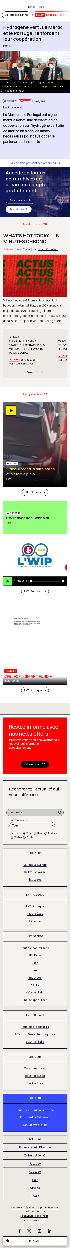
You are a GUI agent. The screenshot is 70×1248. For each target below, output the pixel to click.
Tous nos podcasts (35, 1027)
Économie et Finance (35, 1147)
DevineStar (35, 1083)
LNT (11, 45)
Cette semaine (35, 872)
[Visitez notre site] (7, 1241)
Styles (35, 1188)
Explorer (35, 880)
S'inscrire (32, 764)
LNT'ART (35, 985)
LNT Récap (35, 955)
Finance (35, 921)
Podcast (15, 513)
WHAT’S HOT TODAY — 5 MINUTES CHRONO (31, 238)
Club (30, 837)
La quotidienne (16, 15)
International (35, 1155)
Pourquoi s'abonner (35, 1117)
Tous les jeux (35, 1068)
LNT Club (35, 1098)
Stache (8, 249)
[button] (30, 372)
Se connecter (18, 200)
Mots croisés (35, 1076)
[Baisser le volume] (63, 581)
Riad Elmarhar (48, 249)
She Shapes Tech (35, 1000)
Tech (35, 1180)
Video (18, 837)
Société (25, 101)
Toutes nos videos (35, 948)
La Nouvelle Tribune (35, 5)
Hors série (35, 914)
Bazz (35, 963)
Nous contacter (34, 1220)
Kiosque (11, 670)
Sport (35, 1196)
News (40, 833)
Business (35, 978)
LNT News (35, 853)
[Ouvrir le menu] (61, 1241)
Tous (29, 833)
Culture (35, 1172)
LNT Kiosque (33, 690)
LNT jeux (35, 1057)
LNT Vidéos (33, 492)
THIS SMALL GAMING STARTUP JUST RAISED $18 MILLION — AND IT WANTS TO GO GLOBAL (27, 347)
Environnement (13, 107)
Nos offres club (35, 1125)
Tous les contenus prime (35, 1110)
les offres (17, 209)
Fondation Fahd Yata (34, 1215)
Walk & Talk (35, 992)
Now (35, 970)
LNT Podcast (33, 591)
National (35, 1139)
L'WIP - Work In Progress (35, 1034)
